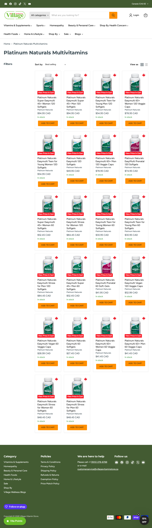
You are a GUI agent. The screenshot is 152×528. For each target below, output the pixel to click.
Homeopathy (57, 25)
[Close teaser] (138, 514)
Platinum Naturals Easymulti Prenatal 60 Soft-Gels (105, 282)
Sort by (39, 64)
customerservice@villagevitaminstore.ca (97, 469)
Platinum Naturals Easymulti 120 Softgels (75, 161)
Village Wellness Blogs (15, 492)
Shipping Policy (48, 470)
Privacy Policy (48, 466)
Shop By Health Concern (113, 25)
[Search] (113, 15)
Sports (40, 25)
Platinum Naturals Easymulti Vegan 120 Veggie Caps (134, 282)
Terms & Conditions (50, 462)
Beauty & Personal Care (81, 25)
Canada (139, 4)
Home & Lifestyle (33, 34)
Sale (66, 34)
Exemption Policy (49, 479)
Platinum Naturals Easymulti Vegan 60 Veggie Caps (47, 343)
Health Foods (11, 34)
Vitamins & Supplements (17, 25)
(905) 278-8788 (99, 462)
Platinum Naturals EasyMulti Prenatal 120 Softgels (134, 161)
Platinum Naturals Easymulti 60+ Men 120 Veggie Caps (106, 161)
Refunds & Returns (50, 475)
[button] (134, 15)
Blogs (78, 34)
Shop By (53, 34)
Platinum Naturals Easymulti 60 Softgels (75, 343)
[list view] (146, 65)
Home (7, 44)
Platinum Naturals (45, 110)
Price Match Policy (50, 483)
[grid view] (142, 65)
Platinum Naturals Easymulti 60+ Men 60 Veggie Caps (135, 343)
